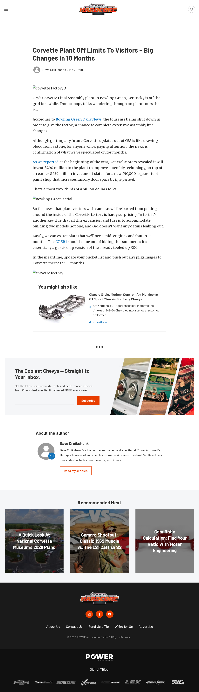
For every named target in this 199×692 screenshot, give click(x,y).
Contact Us (74, 626)
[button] (99, 88)
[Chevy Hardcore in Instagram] (89, 614)
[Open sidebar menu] (6, 9)
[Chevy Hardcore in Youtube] (109, 614)
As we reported (46, 162)
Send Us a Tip (98, 626)
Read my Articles (75, 471)
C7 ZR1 (61, 241)
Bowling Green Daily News (79, 119)
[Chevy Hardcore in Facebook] (99, 614)
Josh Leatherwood (100, 322)
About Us (53, 626)
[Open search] (191, 9)
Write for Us (124, 626)
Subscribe (88, 400)
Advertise (146, 626)
